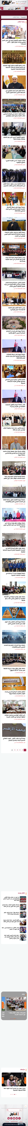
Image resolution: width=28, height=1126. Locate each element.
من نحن (21, 1121)
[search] (1, 8)
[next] (12, 750)
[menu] (26, 8)
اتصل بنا (7, 1121)
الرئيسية (23, 17)
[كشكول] (14, 1114)
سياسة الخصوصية (14, 1121)
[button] (14, 1018)
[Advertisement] (14, 777)
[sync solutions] (20, 1124)
